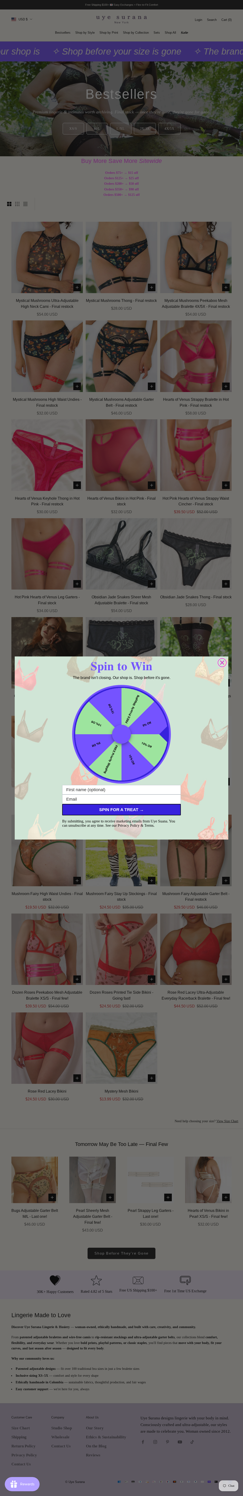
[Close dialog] (222, 662)
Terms (149, 825)
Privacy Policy (129, 825)
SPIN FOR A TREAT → (121, 809)
